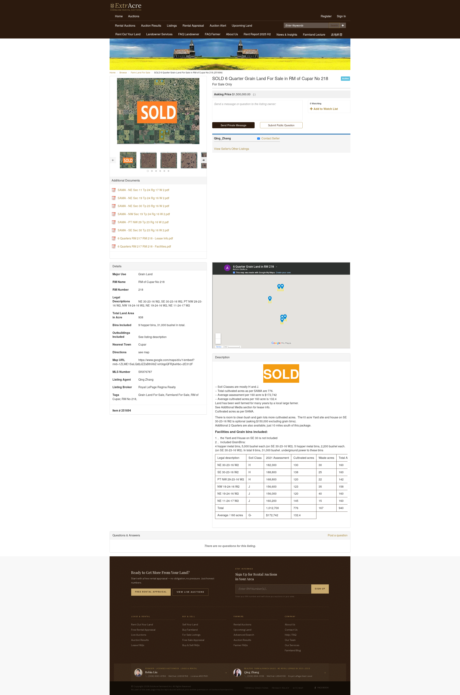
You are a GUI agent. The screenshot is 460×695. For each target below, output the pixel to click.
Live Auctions (138, 634)
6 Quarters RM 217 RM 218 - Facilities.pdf (144, 246)
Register (326, 16)
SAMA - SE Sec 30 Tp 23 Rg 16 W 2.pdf (143, 230)
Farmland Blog (293, 650)
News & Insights (287, 34)
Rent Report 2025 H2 (257, 34)
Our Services (292, 645)
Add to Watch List (324, 106)
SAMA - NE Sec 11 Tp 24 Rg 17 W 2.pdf (143, 190)
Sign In (341, 16)
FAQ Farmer (212, 34)
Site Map (298, 688)
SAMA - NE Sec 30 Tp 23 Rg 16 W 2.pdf (143, 206)
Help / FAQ (290, 634)
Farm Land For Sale (140, 72)
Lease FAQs (137, 645)
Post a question (338, 535)
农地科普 (336, 34)
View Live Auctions (190, 592)
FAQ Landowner (188, 34)
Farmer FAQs (241, 645)
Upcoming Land (242, 25)
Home (119, 16)
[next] (204, 160)
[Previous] (113, 160)
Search (334, 25)
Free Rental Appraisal (151, 591)
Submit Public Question (281, 125)
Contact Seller (270, 138)
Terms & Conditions (256, 688)
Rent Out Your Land (128, 34)
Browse (123, 72)
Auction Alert (218, 25)
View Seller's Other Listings (231, 149)
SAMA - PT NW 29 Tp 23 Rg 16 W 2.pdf (143, 222)
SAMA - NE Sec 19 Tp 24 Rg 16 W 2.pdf (143, 198)
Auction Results (151, 25)
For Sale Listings (191, 634)
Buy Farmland (190, 629)
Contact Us (291, 629)
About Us (232, 34)
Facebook (323, 687)
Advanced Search (244, 634)
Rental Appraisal (193, 25)
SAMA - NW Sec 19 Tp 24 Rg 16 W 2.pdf (144, 214)
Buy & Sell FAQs (191, 645)
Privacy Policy (280, 688)
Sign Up (320, 588)
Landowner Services (159, 34)
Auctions (133, 16)
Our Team (290, 640)
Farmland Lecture (314, 34)
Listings (172, 25)
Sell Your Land (190, 624)
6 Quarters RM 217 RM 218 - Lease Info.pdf (145, 238)
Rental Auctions (125, 25)
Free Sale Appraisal (193, 640)
